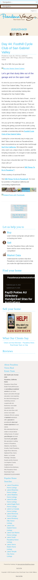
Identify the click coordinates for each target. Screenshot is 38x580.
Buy (9, 232)
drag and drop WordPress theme (26, 564)
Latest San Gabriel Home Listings (11, 528)
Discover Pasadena (25, 58)
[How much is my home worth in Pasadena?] (19, 322)
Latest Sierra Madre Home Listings (11, 547)
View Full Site (19, 576)
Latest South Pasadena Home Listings (12, 539)
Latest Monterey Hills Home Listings (12, 520)
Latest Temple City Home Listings (11, 554)
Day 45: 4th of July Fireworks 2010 (19, 216)
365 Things (14, 58)
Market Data (14, 255)
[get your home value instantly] (19, 190)
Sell (9, 242)
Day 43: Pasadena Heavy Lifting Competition (19, 208)
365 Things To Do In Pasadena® (17, 179)
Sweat (4, 59)
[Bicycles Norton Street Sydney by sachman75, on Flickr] (13, 68)
